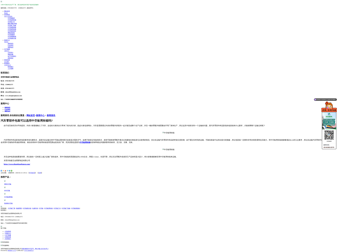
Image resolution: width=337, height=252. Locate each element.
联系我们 (10, 66)
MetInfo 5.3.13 (12, 250)
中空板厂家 (11, 208)
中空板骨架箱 (12, 29)
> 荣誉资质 (7, 237)
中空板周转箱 (12, 20)
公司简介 (10, 52)
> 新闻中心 (7, 233)
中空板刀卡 (11, 21)
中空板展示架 (12, 38)
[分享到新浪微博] (5, 170)
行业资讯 (10, 45)
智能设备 (10, 54)
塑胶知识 (10, 47)
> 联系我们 (7, 239)
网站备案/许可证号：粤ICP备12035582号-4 (35, 248)
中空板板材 (11, 18)
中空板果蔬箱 (12, 27)
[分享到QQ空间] (3, 170)
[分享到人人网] (9, 170)
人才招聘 (10, 68)
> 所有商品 (7, 231)
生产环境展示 (12, 56)
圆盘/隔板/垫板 (12, 23)
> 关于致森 (7, 235)
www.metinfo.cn (29, 250)
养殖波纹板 (11, 33)
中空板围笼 (11, 34)
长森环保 (35, 208)
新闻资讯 (10, 43)
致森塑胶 (19, 208)
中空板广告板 (12, 25)
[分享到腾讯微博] (7, 170)
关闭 (39, 173)
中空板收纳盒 (12, 31)
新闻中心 (40, 115)
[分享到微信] (11, 170)
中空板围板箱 (12, 36)
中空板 (41, 208)
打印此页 (32, 173)
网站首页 (31, 115)
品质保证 (10, 58)
